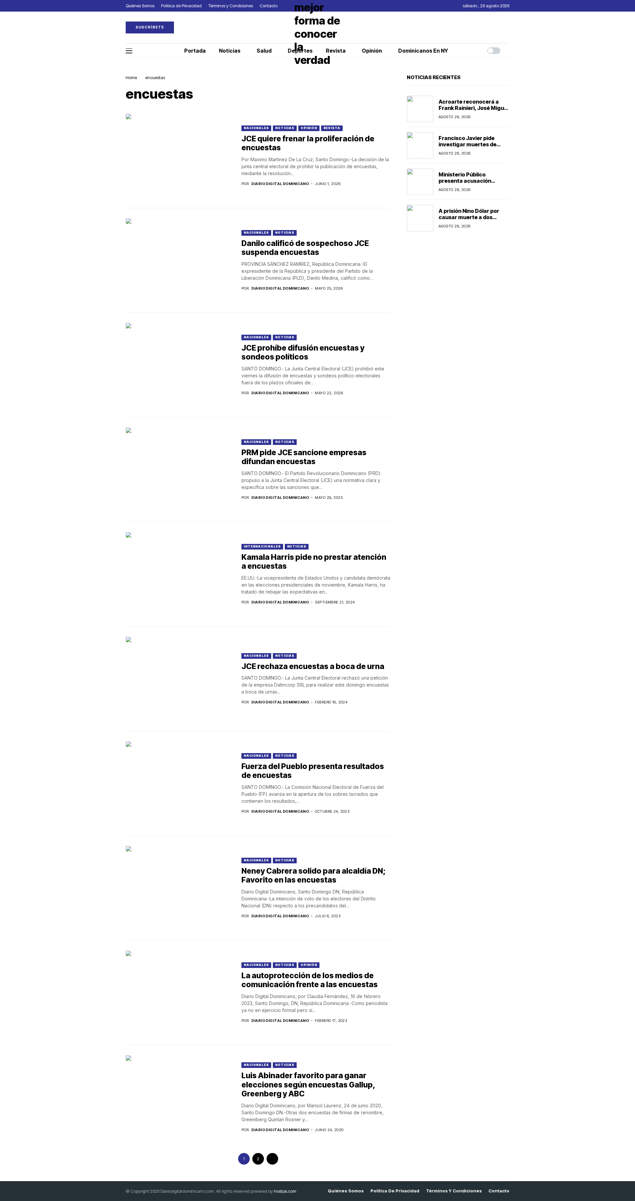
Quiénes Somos (346, 1190)
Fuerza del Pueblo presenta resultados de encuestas (312, 771)
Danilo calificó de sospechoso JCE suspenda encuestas (305, 248)
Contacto (498, 1190)
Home (131, 77)
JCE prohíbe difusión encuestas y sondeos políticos (302, 352)
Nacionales (256, 128)
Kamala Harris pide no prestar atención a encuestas (313, 561)
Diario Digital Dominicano (280, 184)
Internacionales (262, 546)
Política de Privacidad (394, 1190)
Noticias (284, 128)
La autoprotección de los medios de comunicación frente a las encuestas (309, 980)
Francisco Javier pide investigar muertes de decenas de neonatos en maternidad (471, 148)
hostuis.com (285, 1191)
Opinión (309, 128)
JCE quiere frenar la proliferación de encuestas (307, 143)
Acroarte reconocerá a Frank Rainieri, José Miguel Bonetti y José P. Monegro (474, 108)
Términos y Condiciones (454, 1190)
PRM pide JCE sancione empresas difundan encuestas (303, 457)
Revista (331, 128)
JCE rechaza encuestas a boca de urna (312, 666)
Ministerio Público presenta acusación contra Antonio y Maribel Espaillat (471, 184)
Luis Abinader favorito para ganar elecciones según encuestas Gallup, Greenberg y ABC (308, 1084)
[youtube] (507, 27)
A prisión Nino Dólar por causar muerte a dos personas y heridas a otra (472, 217)
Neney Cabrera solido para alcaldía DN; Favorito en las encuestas (313, 875)
